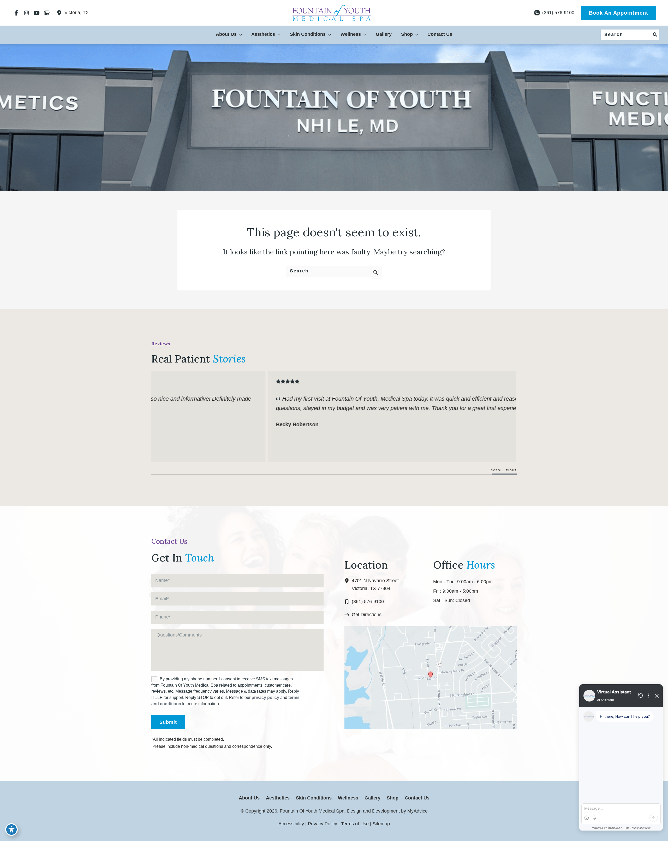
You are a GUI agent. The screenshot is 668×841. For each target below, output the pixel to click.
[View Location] (60, 13)
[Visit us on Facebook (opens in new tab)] (16, 13)
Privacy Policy (322, 823)
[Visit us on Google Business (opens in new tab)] (46, 13)
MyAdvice (417, 811)
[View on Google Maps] (430, 677)
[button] (618, 13)
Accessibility (291, 823)
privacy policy (265, 697)
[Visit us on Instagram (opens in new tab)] (26, 13)
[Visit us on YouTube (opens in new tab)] (36, 13)
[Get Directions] (362, 615)
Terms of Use (355, 823)
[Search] (655, 35)
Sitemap (381, 823)
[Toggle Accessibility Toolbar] (11, 829)
